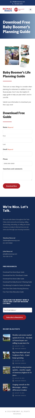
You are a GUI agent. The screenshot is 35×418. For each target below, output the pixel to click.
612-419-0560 (7, 243)
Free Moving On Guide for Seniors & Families (16, 285)
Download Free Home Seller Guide (13, 279)
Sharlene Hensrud (9, 238)
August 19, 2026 (19, 393)
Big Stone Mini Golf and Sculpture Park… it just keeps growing (21, 355)
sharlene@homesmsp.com (11, 240)
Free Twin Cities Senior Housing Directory (16, 288)
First (4, 136)
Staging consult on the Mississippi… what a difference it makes (20, 387)
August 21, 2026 (19, 346)
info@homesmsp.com (18, 2)
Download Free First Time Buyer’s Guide (15, 275)
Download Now (11, 186)
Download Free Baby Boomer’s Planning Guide (17, 282)
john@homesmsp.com (10, 254)
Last (4, 144)
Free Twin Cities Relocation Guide (13, 292)
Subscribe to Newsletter (14, 317)
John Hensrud (7, 251)
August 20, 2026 (19, 378)
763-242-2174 (7, 256)
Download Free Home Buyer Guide (13, 272)
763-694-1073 (18, 4)
